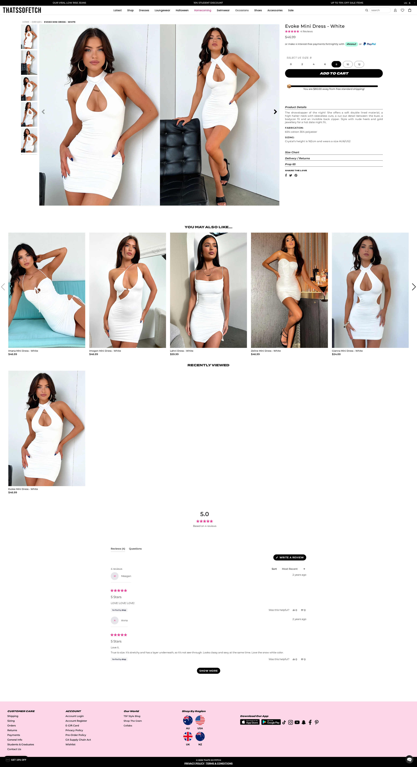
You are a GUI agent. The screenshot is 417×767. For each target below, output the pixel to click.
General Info (14, 739)
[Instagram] (290, 723)
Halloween (182, 10)
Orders (11, 725)
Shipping (12, 716)
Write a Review (292, 558)
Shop (130, 10)
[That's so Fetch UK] (188, 736)
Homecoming (202, 10)
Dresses (144, 10)
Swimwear (223, 10)
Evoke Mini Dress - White (60, 22)
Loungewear (162, 10)
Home (25, 22)
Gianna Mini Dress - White (347, 351)
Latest (118, 10)
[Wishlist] (402, 10)
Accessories (275, 10)
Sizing (11, 720)
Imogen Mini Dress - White (105, 351)
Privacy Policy (74, 730)
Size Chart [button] (292, 152)
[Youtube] (297, 723)
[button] (395, 10)
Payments (13, 735)
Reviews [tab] (118, 549)
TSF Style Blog (132, 716)
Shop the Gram (133, 720)
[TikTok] (284, 723)
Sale (291, 10)
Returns (12, 730)
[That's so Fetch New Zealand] (200, 736)
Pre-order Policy (75, 735)
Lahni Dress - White (181, 351)
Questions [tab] (135, 549)
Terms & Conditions (219, 763)
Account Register (76, 720)
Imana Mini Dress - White (23, 351)
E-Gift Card (72, 725)
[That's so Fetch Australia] (188, 720)
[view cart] (409, 10)
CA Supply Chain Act (78, 739)
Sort (274, 568)
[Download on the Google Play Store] (271, 724)
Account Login (74, 716)
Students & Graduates (20, 744)
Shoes (258, 10)
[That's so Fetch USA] (200, 720)
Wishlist (70, 744)
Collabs (128, 725)
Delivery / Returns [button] (297, 158)
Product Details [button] (296, 107)
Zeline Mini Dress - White (266, 351)
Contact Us (14, 749)
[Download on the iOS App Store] (250, 723)
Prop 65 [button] (290, 164)
